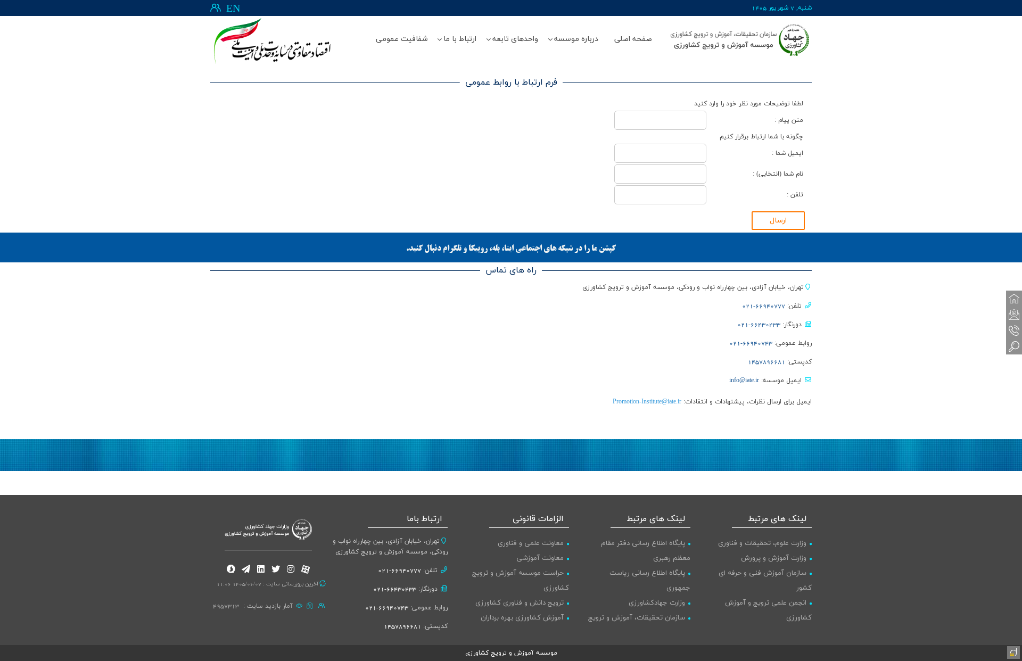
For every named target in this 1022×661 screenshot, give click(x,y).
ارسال (778, 221)
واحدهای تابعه (515, 39)
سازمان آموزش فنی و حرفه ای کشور (765, 580)
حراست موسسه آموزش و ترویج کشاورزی (520, 580)
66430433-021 (758, 324)
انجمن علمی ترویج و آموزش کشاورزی (768, 610)
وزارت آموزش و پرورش (773, 558)
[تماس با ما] (1014, 330)
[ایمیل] (1014, 315)
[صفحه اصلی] (1014, 299)
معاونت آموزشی (540, 558)
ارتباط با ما (459, 39)
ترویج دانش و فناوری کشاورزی (519, 603)
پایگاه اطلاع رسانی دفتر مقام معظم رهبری (645, 551)
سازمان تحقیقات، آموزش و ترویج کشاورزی (639, 625)
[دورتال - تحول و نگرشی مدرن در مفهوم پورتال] (1012, 651)
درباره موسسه (576, 39)
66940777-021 (763, 306)
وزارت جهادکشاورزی (657, 603)
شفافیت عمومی (401, 39)
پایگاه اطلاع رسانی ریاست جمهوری (649, 580)
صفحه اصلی (633, 39)
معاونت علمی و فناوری (531, 543)
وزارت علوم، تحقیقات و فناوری (762, 543)
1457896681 (766, 362)
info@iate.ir (744, 380)
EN (233, 9)
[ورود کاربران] (215, 8)
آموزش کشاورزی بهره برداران (522, 618)
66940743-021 (750, 343)
